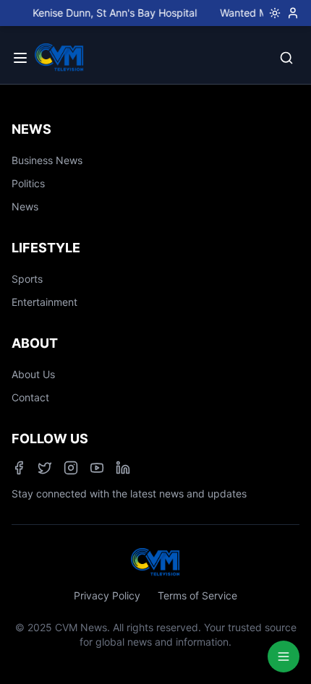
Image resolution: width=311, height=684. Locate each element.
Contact (30, 397)
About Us (33, 374)
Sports (27, 279)
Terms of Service (197, 595)
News (25, 206)
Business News (47, 160)
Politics (28, 183)
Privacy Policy (107, 595)
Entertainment (44, 302)
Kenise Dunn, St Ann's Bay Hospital (111, 13)
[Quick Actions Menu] (283, 656)
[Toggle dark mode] (272, 13)
